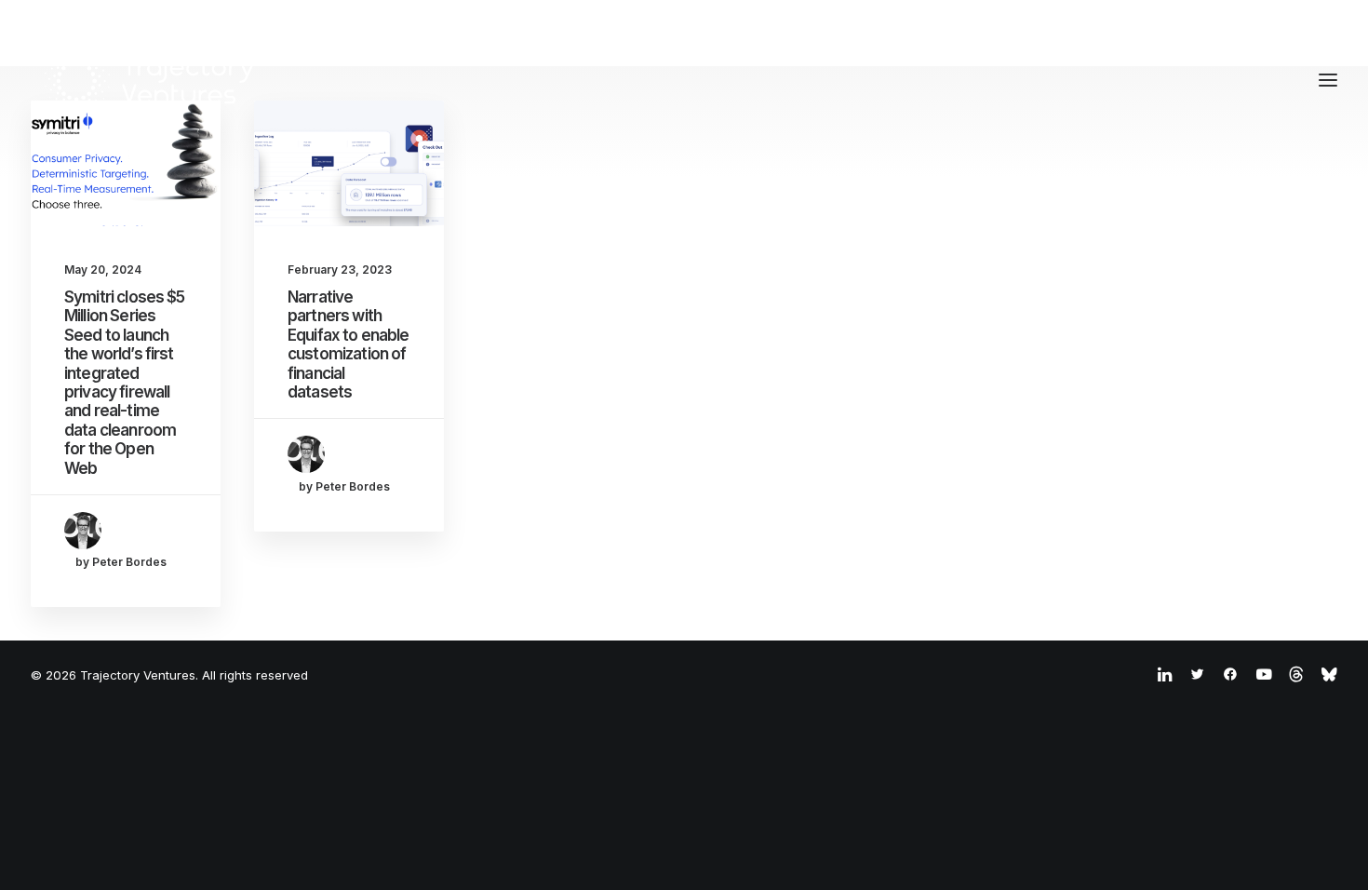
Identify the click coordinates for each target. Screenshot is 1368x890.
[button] (126, 163)
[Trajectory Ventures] (150, 80)
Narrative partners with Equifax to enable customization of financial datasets (348, 344)
